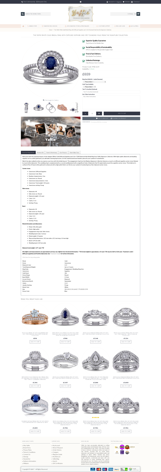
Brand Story (27, 448)
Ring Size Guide (57, 454)
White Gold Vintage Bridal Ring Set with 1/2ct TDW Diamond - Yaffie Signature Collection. (126, 334)
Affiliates (26, 463)
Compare (55, 452)
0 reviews (94, 122)
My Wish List (56, 456)
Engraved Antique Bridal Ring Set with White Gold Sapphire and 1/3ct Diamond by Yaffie (35, 422)
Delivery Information (29, 461)
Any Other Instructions (88, 94)
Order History (57, 450)
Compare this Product (119, 118)
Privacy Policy (27, 450)
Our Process (63, 152)
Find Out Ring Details (28, 152)
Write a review (102, 122)
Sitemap (25, 456)
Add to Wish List (103, 118)
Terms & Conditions (29, 452)
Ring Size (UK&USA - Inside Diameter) (92, 79)
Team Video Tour (74, 152)
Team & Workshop (51, 152)
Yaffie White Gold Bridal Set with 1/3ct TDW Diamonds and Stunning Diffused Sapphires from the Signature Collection (65, 334)
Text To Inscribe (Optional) (89, 89)
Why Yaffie (26, 445)
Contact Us (26, 454)
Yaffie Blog (56, 459)
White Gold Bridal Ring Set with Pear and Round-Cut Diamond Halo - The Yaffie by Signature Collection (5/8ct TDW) (95, 378)
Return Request (58, 448)
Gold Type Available (87, 84)
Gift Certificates (58, 463)
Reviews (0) (40, 152)
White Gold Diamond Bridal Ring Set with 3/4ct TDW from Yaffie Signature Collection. (95, 333)
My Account (56, 445)
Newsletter (26, 459)
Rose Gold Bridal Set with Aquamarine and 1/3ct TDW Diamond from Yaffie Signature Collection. (35, 334)
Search (55, 461)
